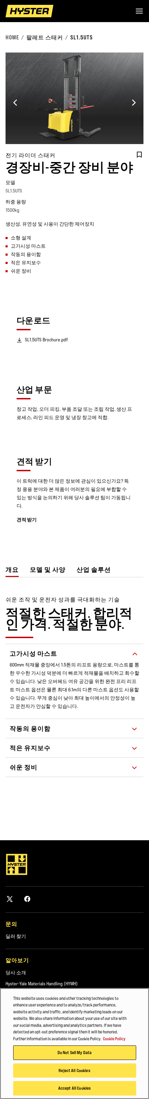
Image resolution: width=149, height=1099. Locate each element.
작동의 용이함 (30, 728)
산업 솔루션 (94, 569)
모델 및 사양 (47, 569)
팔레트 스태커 (44, 37)
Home (12, 37)
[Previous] (15, 103)
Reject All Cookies (74, 1070)
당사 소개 (16, 972)
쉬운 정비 (23, 767)
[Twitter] (10, 899)
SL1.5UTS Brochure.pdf (46, 339)
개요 (12, 569)
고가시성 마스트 (33, 653)
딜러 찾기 (16, 936)
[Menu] (139, 11)
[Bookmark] (139, 155)
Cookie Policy (114, 1038)
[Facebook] (27, 899)
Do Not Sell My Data (74, 1052)
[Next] (134, 103)
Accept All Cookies (74, 1088)
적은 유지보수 (30, 747)
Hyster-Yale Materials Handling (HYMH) (42, 983)
